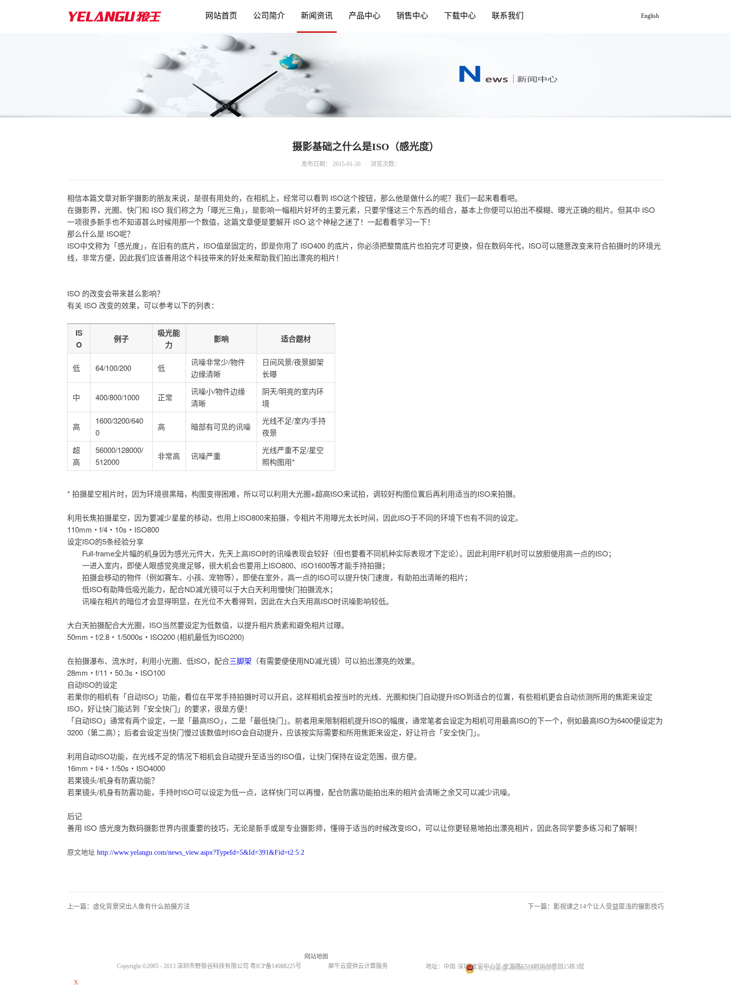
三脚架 (240, 660)
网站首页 (221, 15)
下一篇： (596, 906)
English (650, 15)
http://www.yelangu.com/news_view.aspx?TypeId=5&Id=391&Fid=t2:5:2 (200, 852)
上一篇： (128, 906)
